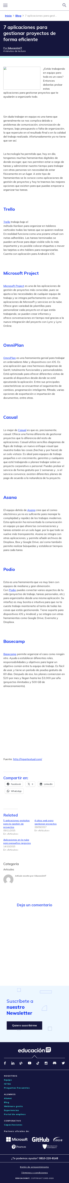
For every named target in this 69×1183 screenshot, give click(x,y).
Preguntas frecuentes (17, 1088)
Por (12, 48)
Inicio (8, 15)
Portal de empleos (15, 1114)
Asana (31, 510)
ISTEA (7, 1084)
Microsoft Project (13, 286)
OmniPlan (9, 358)
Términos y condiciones (34, 1172)
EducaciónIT (40, 876)
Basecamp (9, 654)
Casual (22, 430)
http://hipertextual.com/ (27, 759)
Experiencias (11, 1110)
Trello (6, 221)
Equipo (8, 1080)
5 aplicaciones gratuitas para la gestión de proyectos (16, 824)
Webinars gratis (13, 1106)
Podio (12, 590)
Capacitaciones (13, 1124)
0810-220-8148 (48, 1158)
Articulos (8, 869)
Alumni (8, 1098)
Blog (18, 15)
